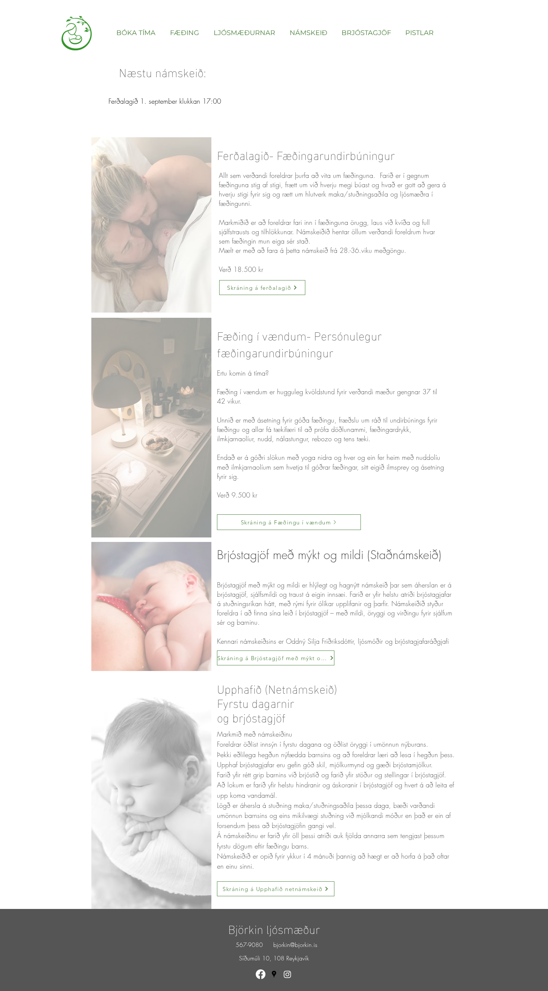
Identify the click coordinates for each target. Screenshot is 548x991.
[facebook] (260, 974)
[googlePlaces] (274, 974)
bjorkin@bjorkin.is (295, 945)
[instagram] (287, 974)
